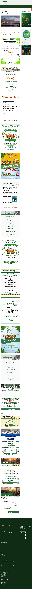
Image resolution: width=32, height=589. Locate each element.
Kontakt (22, 532)
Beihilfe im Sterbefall (3, 568)
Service (2, 564)
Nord (10, 529)
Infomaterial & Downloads (4, 555)
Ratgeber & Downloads (3, 573)
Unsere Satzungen (3, 531)
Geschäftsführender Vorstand (4, 525)
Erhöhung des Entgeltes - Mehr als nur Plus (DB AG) (7, 561)
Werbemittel (2, 576)
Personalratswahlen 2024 (4, 548)
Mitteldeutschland (11, 528)
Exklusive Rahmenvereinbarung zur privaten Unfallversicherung (9, 565)
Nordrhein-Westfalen (8, 7)
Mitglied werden (3, 581)
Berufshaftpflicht (3, 569)
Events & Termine (3, 540)
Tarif (1, 553)
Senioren (10, 545)
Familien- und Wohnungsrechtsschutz (5, 571)
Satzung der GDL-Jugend (4, 542)
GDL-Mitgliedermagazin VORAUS (4, 566)
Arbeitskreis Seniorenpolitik (12, 550)
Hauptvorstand (2, 526)
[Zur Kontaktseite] (31, 9)
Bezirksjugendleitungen (4, 538)
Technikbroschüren (3, 574)
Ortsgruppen (13, 7)
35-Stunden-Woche (3, 556)
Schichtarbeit (2, 558)
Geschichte (2, 530)
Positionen (2, 529)
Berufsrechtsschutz (3, 570)
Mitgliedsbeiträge (3, 584)
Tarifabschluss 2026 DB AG (4, 554)
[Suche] (31, 10)
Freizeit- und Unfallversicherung (5, 572)
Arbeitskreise (6, 521)
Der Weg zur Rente (11, 546)
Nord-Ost (10, 530)
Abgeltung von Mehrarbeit (4, 549)
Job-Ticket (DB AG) (3, 559)
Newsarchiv (8, 581)
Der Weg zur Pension (11, 548)
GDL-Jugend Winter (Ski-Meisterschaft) (5, 541)
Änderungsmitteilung (3, 582)
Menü (27, 3)
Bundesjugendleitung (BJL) (4, 536)
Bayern (10, 525)
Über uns (2, 524)
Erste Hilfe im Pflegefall (12, 549)
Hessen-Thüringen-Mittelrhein (13, 526)
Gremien (2, 528)
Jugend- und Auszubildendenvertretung (6, 539)
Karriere (2, 521)
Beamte (2, 545)
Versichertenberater (3, 575)
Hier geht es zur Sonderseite (26, 28)
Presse (8, 579)
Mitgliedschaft (3, 579)
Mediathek (10, 521)
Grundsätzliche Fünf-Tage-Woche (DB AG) (6, 560)
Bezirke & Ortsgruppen (3, 7)
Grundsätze (2, 546)
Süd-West (10, 532)
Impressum (22, 535)
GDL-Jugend (2, 535)
